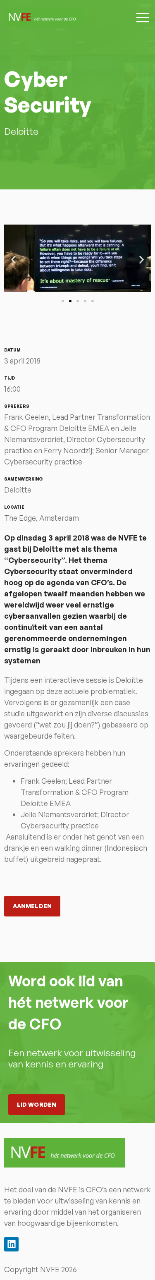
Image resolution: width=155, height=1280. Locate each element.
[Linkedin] (11, 1244)
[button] (13, 259)
